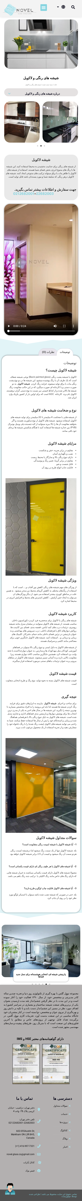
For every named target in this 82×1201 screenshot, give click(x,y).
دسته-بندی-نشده (47, 85)
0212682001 (23, 194)
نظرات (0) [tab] (48, 351)
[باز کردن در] (57, 7)
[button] (43, 7)
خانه (55, 85)
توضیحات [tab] (65, 351)
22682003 (45, 194)
